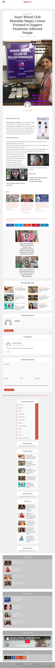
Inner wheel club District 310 (14, 219)
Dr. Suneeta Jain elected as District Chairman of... (31, 524)
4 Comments (15, 625)
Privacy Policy (34, 666)
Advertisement (49, 666)
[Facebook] (13, 657)
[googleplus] (17, 657)
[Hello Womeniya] (27, 1)
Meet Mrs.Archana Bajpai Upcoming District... (19, 562)
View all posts (9, 330)
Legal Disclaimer (41, 666)
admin (34, 36)
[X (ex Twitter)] (9, 657)
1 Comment (28, 36)
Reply (8, 351)
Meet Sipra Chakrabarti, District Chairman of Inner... (44, 290)
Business (17, 303)
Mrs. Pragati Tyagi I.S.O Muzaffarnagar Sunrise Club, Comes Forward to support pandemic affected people (12, 205)
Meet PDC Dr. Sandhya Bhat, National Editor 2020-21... (30, 485)
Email (21, 378)
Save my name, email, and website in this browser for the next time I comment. (26, 385)
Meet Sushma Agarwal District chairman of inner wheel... (31, 531)
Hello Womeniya (19, 664)
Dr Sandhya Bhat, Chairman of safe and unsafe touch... (44, 306)
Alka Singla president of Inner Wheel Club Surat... (20, 289)
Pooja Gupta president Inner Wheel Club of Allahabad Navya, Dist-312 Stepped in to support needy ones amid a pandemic (41, 205)
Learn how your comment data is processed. (35, 395)
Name (6, 378)
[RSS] (24, 657)
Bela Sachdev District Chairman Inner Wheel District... (20, 298)
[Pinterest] (20, 657)
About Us (23, 666)
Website (37, 378)
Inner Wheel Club (27, 14)
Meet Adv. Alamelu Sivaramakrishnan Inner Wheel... (31, 517)
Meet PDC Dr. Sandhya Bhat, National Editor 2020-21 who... (20, 308)
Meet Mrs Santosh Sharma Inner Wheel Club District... (18, 607)
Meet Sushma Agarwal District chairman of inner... (18, 583)
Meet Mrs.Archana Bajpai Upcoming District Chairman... (31, 508)
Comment (6, 364)
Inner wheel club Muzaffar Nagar (32, 219)
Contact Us (28, 666)
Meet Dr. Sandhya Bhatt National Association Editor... (19, 622)
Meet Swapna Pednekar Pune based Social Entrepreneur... (19, 599)
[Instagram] (6, 657)
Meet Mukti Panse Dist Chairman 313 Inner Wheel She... (44, 298)
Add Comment (16, 602)
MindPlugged (35, 664)
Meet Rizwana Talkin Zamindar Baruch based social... (30, 540)
